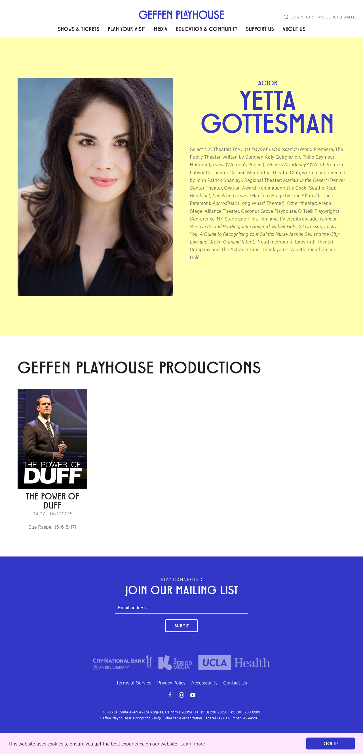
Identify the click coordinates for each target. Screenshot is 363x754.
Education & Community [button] (206, 28)
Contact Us (235, 682)
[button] (286, 17)
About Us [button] (293, 28)
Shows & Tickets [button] (78, 28)
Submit (181, 625)
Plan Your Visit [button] (126, 28)
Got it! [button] (331, 743)
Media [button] (160, 28)
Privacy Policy (171, 682)
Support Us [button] (260, 28)
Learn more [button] (192, 743)
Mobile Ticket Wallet (337, 17)
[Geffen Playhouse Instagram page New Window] (181, 695)
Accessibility (204, 682)
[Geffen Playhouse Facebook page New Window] (170, 695)
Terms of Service (133, 682)
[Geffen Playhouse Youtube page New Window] (193, 695)
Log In (297, 17)
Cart (310, 17)
